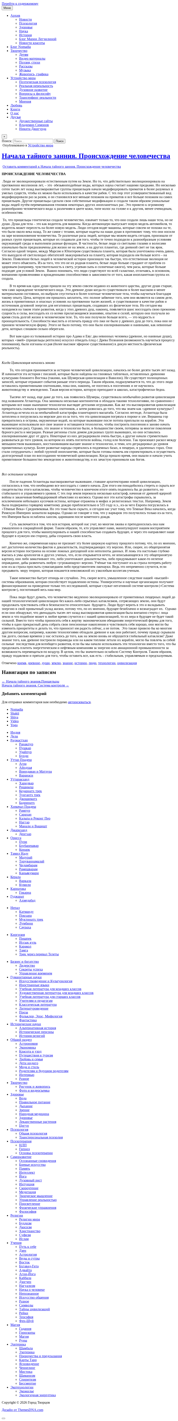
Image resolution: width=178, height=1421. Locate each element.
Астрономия (28, 1043)
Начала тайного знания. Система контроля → (35, 685)
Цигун (24, 1125)
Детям (23, 54)
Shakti (14, 713)
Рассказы (26, 66)
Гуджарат (17, 896)
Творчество (18, 51)
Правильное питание (34, 1102)
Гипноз (24, 1149)
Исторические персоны (36, 1032)
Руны (23, 1340)
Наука (23, 31)
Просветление (29, 1204)
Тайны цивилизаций (34, 1309)
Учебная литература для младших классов (50, 989)
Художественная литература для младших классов (56, 993)
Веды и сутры (29, 1258)
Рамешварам (28, 869)
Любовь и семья (31, 1059)
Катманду (26, 911)
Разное (24, 1079)
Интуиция (26, 1184)
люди (92, 663)
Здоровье (26, 27)
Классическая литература (38, 1004)
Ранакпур (26, 744)
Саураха (25, 927)
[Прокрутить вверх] (3, 1418)
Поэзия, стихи (29, 62)
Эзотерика (18, 1344)
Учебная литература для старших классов (50, 997)
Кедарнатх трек (30, 791)
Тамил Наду (19, 853)
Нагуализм (27, 1286)
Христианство (29, 1231)
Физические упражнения (37, 1207)
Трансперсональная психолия (41, 1137)
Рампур (24, 810)
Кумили (25, 885)
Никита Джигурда (32, 129)
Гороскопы (27, 1332)
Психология (28, 23)
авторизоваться (79, 702)
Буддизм (25, 1223)
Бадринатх (27, 803)
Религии (16, 1215)
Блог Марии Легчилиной (37, 39)
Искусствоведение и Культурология (45, 981)
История (25, 35)
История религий (32, 1036)
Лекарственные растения (37, 1122)
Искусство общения (34, 1297)
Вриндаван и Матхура (35, 771)
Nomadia (16, 709)
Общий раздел (21, 1040)
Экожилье (26, 1391)
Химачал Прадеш (23, 806)
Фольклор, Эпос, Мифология (40, 1016)
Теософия (26, 1317)
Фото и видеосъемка (34, 1090)
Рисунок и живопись (34, 1086)
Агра (22, 764)
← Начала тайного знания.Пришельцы (30, 681)
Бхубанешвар (29, 846)
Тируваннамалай (31, 861)
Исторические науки (25, 1024)
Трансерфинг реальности (37, 97)
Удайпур (25, 752)
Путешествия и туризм (36, 1055)
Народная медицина (34, 1114)
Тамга (23, 950)
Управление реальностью (38, 1200)
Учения (15, 1243)
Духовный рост (30, 1180)
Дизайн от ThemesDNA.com (22, 1410)
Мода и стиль (29, 1067)
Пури (23, 842)
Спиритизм (27, 1379)
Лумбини (26, 923)
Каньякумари (29, 873)
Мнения (25, 101)
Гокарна (25, 892)
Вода (22, 1098)
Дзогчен (25, 1282)
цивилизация (127, 663)
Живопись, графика (33, 74)
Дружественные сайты (36, 121)
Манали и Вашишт (33, 826)
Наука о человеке (32, 1289)
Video (14, 721)
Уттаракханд (19, 779)
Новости (25, 19)
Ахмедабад (27, 900)
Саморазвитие (20, 1157)
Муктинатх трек (31, 919)
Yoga (14, 725)
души (46, 663)
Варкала (25, 881)
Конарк (24, 849)
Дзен (22, 1250)
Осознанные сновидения (37, 1161)
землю (56, 663)
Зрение (24, 1110)
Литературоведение (33, 1008)
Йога (22, 1176)
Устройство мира (23, 78)
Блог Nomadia (20, 47)
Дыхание (26, 1106)
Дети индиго (28, 1063)
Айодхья (25, 767)
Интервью (26, 1075)
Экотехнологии (21, 1387)
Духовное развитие (33, 90)
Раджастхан (19, 740)
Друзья (15, 117)
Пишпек (25, 938)
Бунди (23, 756)
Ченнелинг (27, 1368)
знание (68, 663)
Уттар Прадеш (21, 760)
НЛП (23, 1145)
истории (80, 663)
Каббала (25, 1278)
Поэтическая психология (37, 82)
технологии (106, 663)
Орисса (15, 838)
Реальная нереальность (36, 86)
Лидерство (27, 965)
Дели (14, 736)
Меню (7, 8)
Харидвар (26, 783)
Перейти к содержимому (20, 3)
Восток (24, 1262)
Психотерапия (20, 1141)
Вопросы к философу (35, 93)
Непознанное (29, 1293)
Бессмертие (27, 1383)
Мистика (25, 1371)
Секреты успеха (31, 969)
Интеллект (27, 1172)
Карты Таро (28, 1360)
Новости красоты (32, 43)
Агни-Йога (27, 1274)
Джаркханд (18, 830)
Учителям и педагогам (36, 1000)
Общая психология (33, 1133)
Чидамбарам (28, 865)
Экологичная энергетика (37, 1395)
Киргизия (17, 934)
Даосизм (25, 1227)
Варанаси (26, 775)
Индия (15, 732)
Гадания (25, 1329)
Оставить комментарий (62, 166)
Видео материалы (32, 58)
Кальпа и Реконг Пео (34, 818)
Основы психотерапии (36, 1153)
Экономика (27, 1047)
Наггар (24, 822)
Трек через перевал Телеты (39, 954)
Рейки (23, 1313)
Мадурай (25, 857)
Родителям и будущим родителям (43, 1071)
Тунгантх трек (29, 795)
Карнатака (18, 888)
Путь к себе (27, 1247)
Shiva (14, 717)
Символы (26, 1305)
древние (34, 663)
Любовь (16, 105)
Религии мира (29, 1219)
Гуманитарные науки (26, 977)
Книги (15, 109)
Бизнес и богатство (24, 961)
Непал (15, 908)
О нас (14, 113)
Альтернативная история (37, 1028)
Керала (15, 877)
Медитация (27, 1192)
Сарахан (25, 814)
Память (24, 1168)
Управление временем (35, 973)
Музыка (25, 70)
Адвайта (25, 1270)
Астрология (28, 1254)
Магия (15, 1325)
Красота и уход (30, 1051)
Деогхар (25, 834)
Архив (15, 15)
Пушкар (25, 748)
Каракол (25, 946)
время (21, 663)
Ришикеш (26, 787)
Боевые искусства (32, 1164)
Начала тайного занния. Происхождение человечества (86, 156)
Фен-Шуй (26, 1321)
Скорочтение (28, 1188)
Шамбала (26, 1348)
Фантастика (28, 1020)
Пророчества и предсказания (40, 1356)
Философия (27, 1211)
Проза (23, 1012)
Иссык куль (27, 942)
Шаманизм (27, 1375)
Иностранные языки (34, 985)
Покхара (25, 915)
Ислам (24, 1239)
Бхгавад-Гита (29, 1266)
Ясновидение (29, 1364)
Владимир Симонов (34, 125)
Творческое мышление (36, 1196)
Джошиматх (28, 799)
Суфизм (25, 1235)
